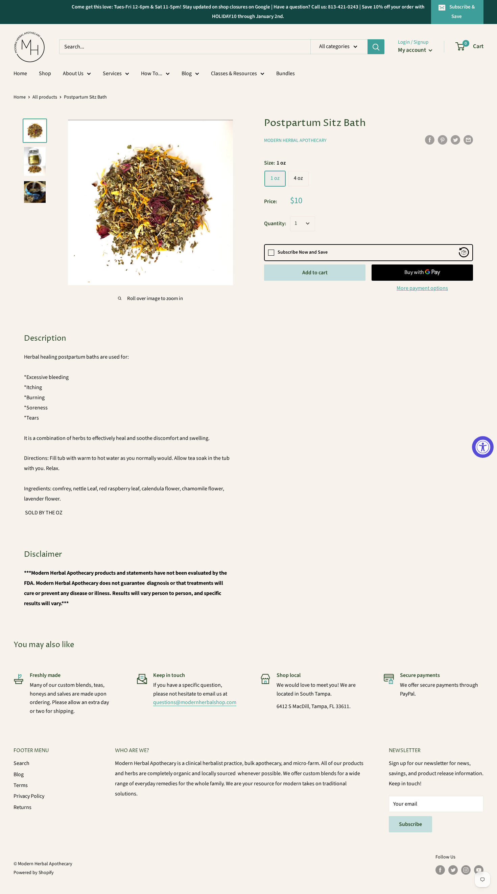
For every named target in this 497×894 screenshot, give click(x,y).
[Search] (376, 46)
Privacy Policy (29, 796)
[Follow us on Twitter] (453, 870)
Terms (21, 785)
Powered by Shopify (34, 872)
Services (112, 73)
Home (20, 73)
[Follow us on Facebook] (440, 870)
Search (21, 763)
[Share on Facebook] (429, 139)
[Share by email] (468, 139)
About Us (73, 73)
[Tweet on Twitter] (455, 139)
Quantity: (275, 223)
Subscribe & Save (462, 11)
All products (44, 97)
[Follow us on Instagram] (466, 870)
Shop (45, 73)
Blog (187, 73)
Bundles (285, 73)
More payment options (422, 288)
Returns (22, 807)
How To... (151, 73)
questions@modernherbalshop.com (194, 702)
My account (412, 50)
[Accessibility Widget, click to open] (483, 447)
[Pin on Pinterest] (442, 139)
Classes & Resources (234, 73)
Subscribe (410, 824)
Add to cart (315, 272)
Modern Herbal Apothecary (295, 140)
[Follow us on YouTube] (478, 870)
